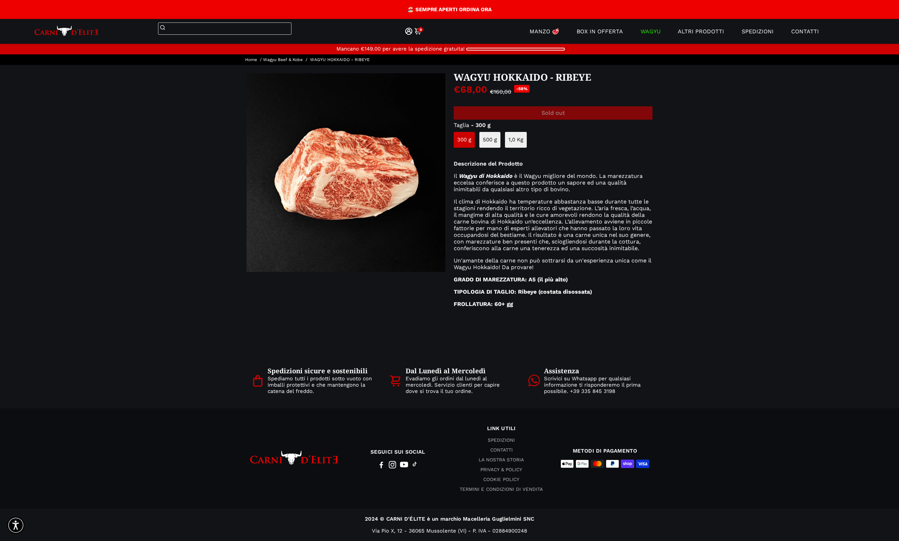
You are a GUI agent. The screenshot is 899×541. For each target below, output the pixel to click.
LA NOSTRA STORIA (501, 459)
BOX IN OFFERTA (600, 31)
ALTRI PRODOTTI (701, 31)
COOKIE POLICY (501, 479)
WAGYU (651, 31)
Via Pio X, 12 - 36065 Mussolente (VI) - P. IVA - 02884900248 (449, 531)
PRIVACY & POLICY (501, 469)
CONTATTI (805, 31)
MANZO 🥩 (544, 31)
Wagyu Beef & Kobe (283, 59)
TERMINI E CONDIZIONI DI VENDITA (501, 489)
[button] (16, 525)
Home (251, 59)
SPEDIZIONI (758, 31)
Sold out (553, 112)
